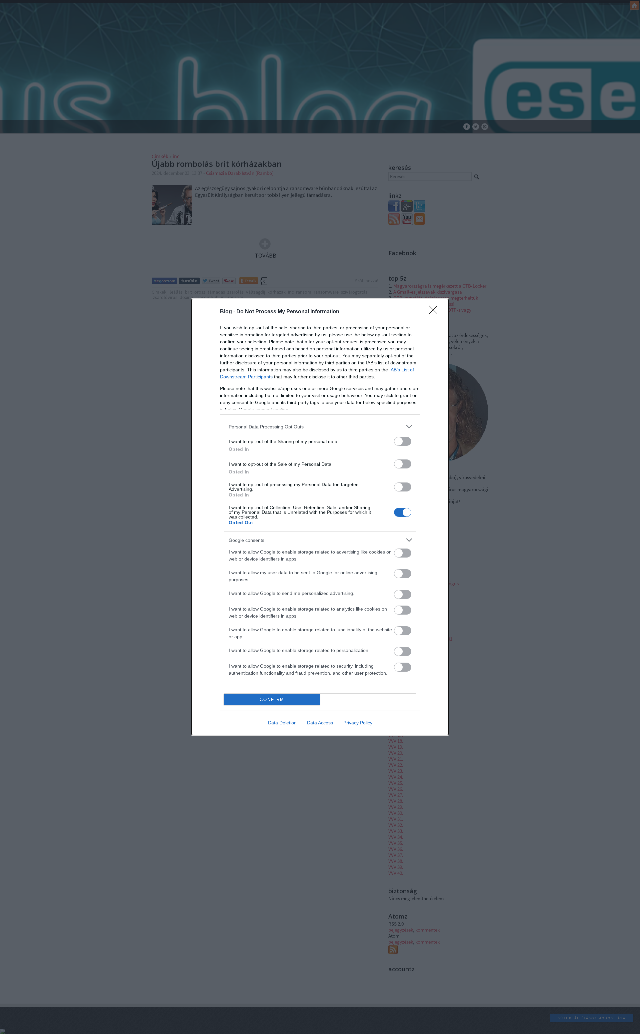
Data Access (320, 722)
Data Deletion (282, 722)
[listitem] (320, 426)
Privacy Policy (357, 722)
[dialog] (320, 517)
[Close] (435, 312)
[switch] (402, 441)
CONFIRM (272, 699)
